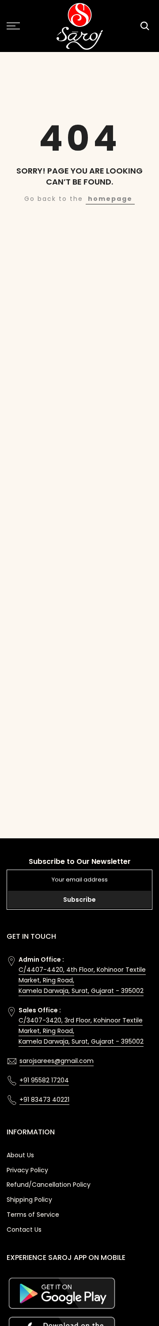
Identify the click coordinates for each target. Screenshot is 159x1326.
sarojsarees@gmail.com (56, 1060)
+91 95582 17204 (44, 1080)
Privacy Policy (27, 1170)
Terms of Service (33, 1214)
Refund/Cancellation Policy (49, 1184)
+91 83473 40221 (44, 1099)
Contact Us (24, 1229)
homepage (110, 198)
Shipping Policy (29, 1199)
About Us (20, 1155)
